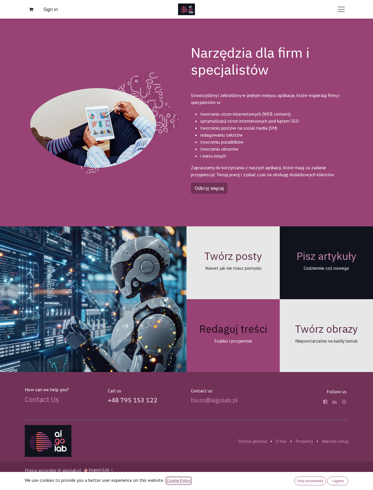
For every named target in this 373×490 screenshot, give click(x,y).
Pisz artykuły (326, 256)
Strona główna (252, 441)
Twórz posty (233, 256)
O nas (281, 441)
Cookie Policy (179, 480)
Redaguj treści (233, 329)
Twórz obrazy (326, 329)
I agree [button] (338, 481)
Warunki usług (335, 441)
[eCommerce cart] (31, 9)
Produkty (304, 441)
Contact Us (42, 399)
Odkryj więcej (209, 188)
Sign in (50, 9)
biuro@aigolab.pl (214, 400)
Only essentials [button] (310, 481)
